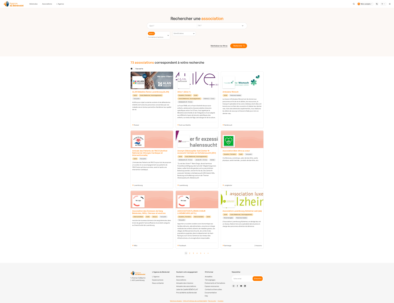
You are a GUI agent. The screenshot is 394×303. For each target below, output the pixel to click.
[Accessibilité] (377, 4)
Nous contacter (158, 283)
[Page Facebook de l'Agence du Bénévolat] (237, 286)
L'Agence (60, 4)
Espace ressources (212, 286)
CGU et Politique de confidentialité (195, 301)
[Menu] (390, 4)
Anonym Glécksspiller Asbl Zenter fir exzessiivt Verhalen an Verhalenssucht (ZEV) (196, 152)
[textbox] (200, 25)
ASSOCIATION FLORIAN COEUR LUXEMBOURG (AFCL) (191, 212)
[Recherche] (354, 4)
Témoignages (210, 280)
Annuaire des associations (186, 286)
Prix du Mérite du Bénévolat (186, 293)
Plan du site (212, 301)
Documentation (211, 293)
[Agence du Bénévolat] (13, 4)
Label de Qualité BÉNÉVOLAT (187, 289)
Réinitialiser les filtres (219, 46)
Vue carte (139, 69)
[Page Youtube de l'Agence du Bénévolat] (241, 286)
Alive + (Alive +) (184, 92)
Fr (382, 4)
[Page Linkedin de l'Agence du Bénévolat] (245, 286)
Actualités (208, 277)
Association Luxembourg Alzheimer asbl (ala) (242, 211)
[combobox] (221, 26)
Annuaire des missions (184, 283)
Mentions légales (176, 301)
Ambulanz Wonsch (230, 92)
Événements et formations (215, 283)
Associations (47, 4)
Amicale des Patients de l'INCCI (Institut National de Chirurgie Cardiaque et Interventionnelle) (149, 153)
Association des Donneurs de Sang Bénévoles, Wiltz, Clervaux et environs (149, 212)
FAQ (206, 296)
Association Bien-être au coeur (236, 151)
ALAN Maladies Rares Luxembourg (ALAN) (150, 92)
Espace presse (157, 280)
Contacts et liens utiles (213, 289)
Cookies (220, 301)
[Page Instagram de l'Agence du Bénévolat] (233, 286)
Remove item (154, 33)
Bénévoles (34, 4)
